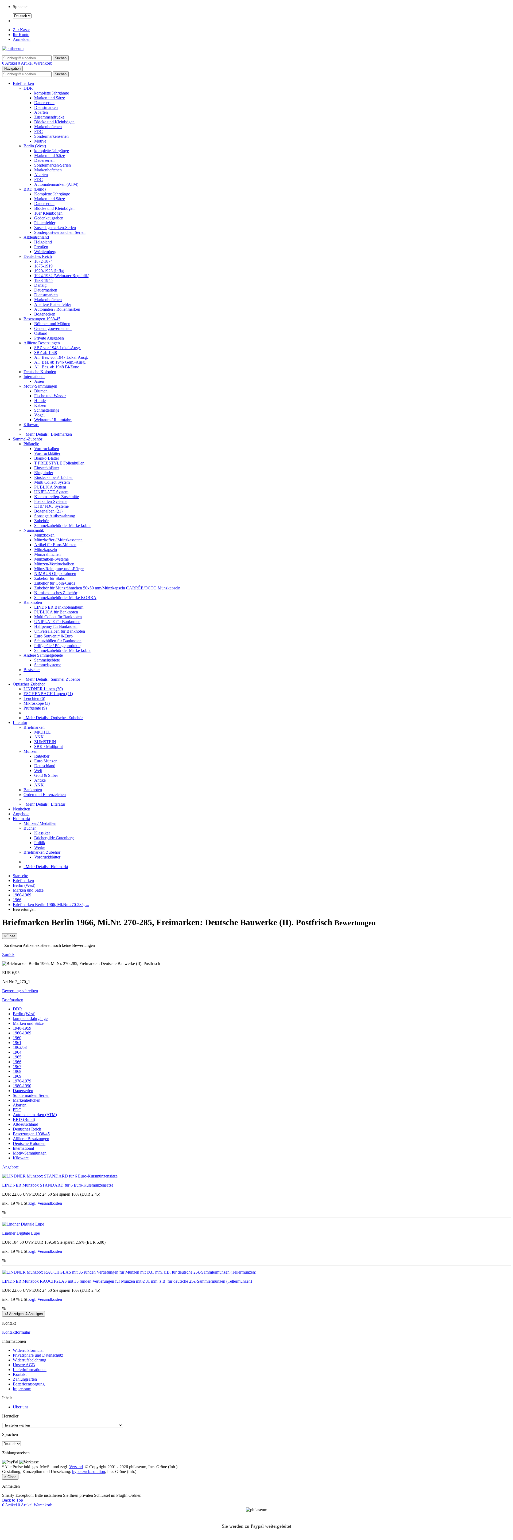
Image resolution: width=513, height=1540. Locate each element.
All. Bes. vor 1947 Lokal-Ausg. (61, 357)
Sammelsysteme (47, 665)
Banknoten (33, 602)
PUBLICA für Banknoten (56, 612)
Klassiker (42, 833)
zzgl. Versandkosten (45, 1203)
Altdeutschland (36, 237)
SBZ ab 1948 (45, 352)
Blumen (41, 391)
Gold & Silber (46, 775)
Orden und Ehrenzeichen (45, 794)
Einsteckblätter (46, 468)
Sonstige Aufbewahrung (54, 516)
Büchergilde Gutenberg (54, 838)
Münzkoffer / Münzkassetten (58, 540)
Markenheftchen (48, 126)
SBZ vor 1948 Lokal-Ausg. (57, 347)
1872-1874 (43, 261)
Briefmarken (23, 83)
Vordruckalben (46, 448)
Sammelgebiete (47, 660)
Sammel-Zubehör (27, 439)
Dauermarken (45, 290)
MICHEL (42, 732)
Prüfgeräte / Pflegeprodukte (57, 645)
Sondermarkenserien (51, 136)
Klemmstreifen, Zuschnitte (56, 496)
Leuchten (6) (34, 698)
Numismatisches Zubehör (55, 592)
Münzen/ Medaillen (40, 823)
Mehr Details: (48, 434)
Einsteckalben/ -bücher (53, 477)
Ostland (40, 333)
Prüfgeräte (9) (35, 708)
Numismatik (34, 530)
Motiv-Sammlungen (40, 386)
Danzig (40, 285)
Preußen (41, 247)
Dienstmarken (46, 107)
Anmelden (21, 39)
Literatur (20, 722)
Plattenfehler (44, 222)
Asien (39, 381)
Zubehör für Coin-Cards (54, 583)
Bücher (30, 828)
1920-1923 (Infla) (49, 271)
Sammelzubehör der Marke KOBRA (65, 597)
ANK (39, 737)
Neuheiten (21, 809)
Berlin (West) (35, 146)
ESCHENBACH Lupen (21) (48, 693)
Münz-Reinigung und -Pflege (59, 568)
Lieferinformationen (29, 1369)
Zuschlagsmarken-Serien (55, 227)
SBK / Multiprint (48, 746)
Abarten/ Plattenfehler (52, 304)
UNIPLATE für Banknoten (57, 621)
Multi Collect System (52, 482)
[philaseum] (13, 48)
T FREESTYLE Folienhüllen (59, 463)
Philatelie (31, 444)
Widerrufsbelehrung (29, 1360)
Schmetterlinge (46, 410)
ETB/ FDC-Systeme (51, 506)
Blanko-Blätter (46, 458)
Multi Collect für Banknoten (58, 617)
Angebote (21, 814)
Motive (40, 141)
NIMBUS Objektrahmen (55, 573)
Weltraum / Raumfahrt (53, 420)
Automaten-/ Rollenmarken (57, 309)
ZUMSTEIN (45, 741)
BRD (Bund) (35, 189)
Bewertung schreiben (20, 990)
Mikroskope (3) (37, 703)
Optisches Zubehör (29, 684)
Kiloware (31, 424)
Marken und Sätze (49, 98)
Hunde (40, 400)
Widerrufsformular (28, 1350)
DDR (28, 88)
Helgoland (43, 242)
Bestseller (32, 669)
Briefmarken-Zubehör (42, 852)
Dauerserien (44, 102)
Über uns (20, 1407)
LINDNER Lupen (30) (43, 689)
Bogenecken (44, 314)
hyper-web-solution (88, 1471)
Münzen (30, 751)
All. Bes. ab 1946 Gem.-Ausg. (60, 362)
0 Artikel (10, 63)
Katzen (40, 405)
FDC (38, 131)
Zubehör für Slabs (49, 578)
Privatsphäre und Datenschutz (38, 1355)
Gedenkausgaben (48, 218)
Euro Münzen (45, 761)
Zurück (8, 954)
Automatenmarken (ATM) (56, 184)
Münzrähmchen (47, 554)
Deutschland (44, 765)
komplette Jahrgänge (51, 93)
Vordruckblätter (47, 453)
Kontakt (19, 1374)
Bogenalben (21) (48, 511)
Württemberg (45, 251)
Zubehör (41, 520)
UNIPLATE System (51, 492)
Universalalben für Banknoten (59, 631)
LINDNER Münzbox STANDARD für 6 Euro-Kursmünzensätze (57, 1185)
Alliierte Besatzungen (42, 343)
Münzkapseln (45, 549)
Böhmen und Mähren (52, 323)
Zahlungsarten (25, 1379)
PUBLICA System (50, 487)
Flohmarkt (21, 818)
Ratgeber (41, 756)
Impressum (22, 1389)
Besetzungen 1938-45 (42, 319)
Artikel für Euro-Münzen (55, 544)
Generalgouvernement (53, 328)
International (34, 376)
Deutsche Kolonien (40, 371)
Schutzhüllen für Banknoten (57, 641)
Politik (39, 842)
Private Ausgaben (49, 338)
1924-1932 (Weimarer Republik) (61, 275)
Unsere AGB (24, 1364)
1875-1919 (43, 266)
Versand (76, 1466)
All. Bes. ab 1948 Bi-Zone (56, 367)
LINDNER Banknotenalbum (58, 607)
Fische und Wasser (50, 395)
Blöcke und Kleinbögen (54, 122)
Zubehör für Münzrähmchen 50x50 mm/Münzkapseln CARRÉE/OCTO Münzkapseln (107, 588)
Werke (39, 847)
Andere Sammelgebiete (43, 655)
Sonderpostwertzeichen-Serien (60, 232)
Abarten (41, 112)
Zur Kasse (21, 29)
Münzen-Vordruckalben (54, 564)
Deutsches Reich (38, 256)
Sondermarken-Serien (52, 165)
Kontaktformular (16, 1332)
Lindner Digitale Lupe (21, 1233)
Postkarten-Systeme (50, 501)
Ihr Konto (21, 34)
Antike (40, 780)
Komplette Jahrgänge (52, 194)
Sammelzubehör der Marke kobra (62, 525)
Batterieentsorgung (29, 1384)
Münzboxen (44, 535)
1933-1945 (43, 280)
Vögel (39, 415)
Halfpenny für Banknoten (55, 626)
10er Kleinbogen (48, 213)
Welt (38, 770)
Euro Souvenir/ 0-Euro (53, 636)
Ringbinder (43, 472)
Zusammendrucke (49, 117)
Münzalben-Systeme (51, 559)
